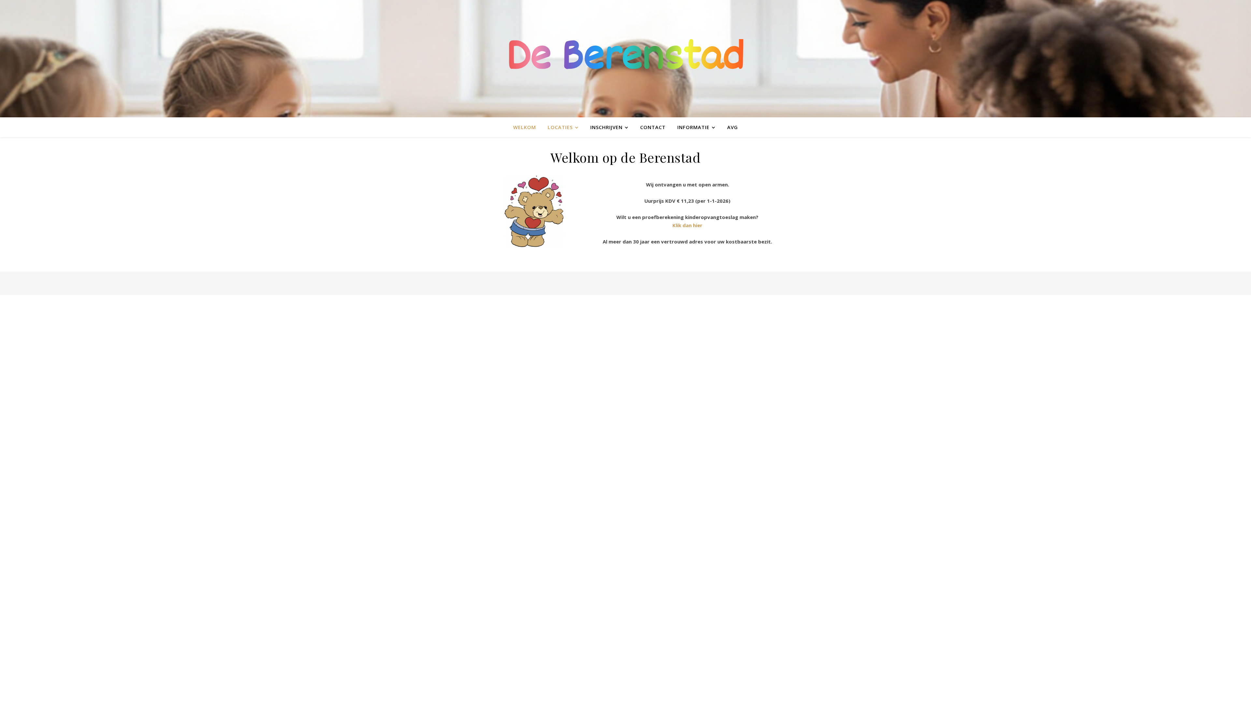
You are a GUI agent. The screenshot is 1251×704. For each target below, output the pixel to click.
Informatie (693, 127)
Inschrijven (606, 127)
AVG (732, 127)
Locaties (560, 127)
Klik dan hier (687, 225)
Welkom (524, 127)
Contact (653, 127)
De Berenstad (626, 58)
